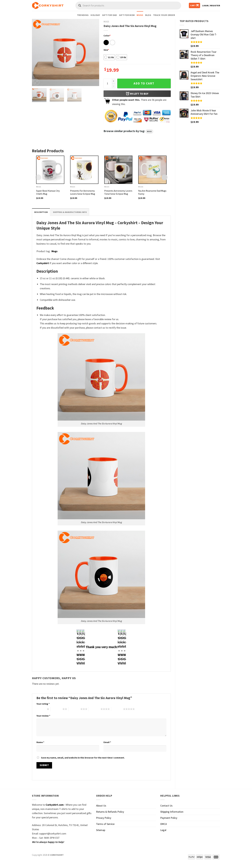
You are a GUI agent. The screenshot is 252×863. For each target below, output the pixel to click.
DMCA (163, 824)
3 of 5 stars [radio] (74, 709)
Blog (148, 15)
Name (40, 742)
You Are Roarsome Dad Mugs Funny (152, 192)
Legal (163, 830)
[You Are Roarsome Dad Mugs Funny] (152, 170)
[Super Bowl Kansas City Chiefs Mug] (50, 170)
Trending (83, 15)
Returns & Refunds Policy (110, 811)
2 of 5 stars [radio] (56, 709)
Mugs (140, 15)
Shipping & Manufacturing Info (70, 212)
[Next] (94, 52)
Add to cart (144, 83)
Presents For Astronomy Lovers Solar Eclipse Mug (82, 192)
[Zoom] (36, 82)
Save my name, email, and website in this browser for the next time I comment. (83, 757)
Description (41, 212)
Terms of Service (105, 824)
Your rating (43, 703)
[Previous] (37, 52)
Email (107, 742)
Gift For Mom (127, 15)
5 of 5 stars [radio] (117, 709)
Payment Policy (168, 817)
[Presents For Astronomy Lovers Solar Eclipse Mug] (84, 170)
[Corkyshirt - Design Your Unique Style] (48, 5)
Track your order (164, 15)
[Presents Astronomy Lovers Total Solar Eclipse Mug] (118, 170)
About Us (101, 805)
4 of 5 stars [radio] (94, 709)
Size (106, 49)
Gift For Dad (109, 15)
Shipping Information (171, 811)
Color (107, 35)
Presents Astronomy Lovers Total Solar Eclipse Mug (118, 192)
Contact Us (166, 805)
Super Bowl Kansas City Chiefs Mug (48, 192)
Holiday (95, 15)
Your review (43, 715)
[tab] (41, 212)
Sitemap (100, 830)
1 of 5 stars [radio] (41, 709)
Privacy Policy (103, 817)
